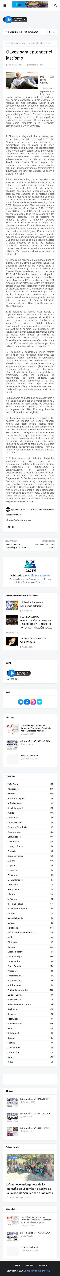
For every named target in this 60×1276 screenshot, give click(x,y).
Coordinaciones (30, 856)
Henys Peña (30, 889)
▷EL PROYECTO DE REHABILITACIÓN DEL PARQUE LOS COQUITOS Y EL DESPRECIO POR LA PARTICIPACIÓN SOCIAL (36, 622)
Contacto (30, 851)
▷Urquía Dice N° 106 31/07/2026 (35, 741)
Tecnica (30, 1043)
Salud (30, 1028)
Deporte (30, 865)
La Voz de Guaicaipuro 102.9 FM (38, 1271)
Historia (30, 894)
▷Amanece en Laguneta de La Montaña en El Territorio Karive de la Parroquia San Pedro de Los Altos (30, 1189)
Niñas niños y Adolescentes (30, 932)
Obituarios (30, 942)
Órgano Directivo (30, 952)
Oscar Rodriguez (30, 956)
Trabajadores (30, 1047)
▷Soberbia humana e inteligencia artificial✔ (32, 604)
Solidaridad (30, 1033)
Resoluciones (30, 1019)
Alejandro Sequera (30, 798)
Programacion (30, 976)
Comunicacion (30, 832)
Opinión (15, 43)
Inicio (8, 43)
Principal (16, 1265)
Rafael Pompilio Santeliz (30, 1004)
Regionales (30, 1009)
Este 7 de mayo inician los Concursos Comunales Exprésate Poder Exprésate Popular (35, 728)
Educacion (30, 870)
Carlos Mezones (30, 822)
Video (30, 1062)
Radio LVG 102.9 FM (16, 65)
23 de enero (30, 784)
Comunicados (30, 837)
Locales (30, 913)
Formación (30, 885)
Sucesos (30, 1038)
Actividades (30, 789)
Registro (30, 1014)
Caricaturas (30, 817)
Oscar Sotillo (30, 961)
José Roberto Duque (30, 908)
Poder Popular (30, 966)
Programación (30, 980)
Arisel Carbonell (30, 808)
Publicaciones (30, 985)
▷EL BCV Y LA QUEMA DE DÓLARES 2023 (33, 640)
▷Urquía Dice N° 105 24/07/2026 (35, 1128)
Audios (30, 813)
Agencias (30, 793)
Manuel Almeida (30, 918)
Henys (12, 1197)
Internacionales (30, 904)
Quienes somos (30, 995)
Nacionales (30, 928)
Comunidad (30, 841)
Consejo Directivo (30, 846)
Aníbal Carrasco (30, 803)
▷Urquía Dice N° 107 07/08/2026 (23, 33)
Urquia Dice (30, 1052)
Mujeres (30, 923)
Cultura (30, 861)
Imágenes (30, 899)
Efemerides (30, 875)
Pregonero (30, 971)
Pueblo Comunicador (30, 990)
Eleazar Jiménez (30, 880)
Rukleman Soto (30, 1023)
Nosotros (29, 1265)
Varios (30, 1057)
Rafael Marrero (30, 999)
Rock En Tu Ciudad (29, 755)
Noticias (30, 937)
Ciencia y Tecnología (30, 827)
